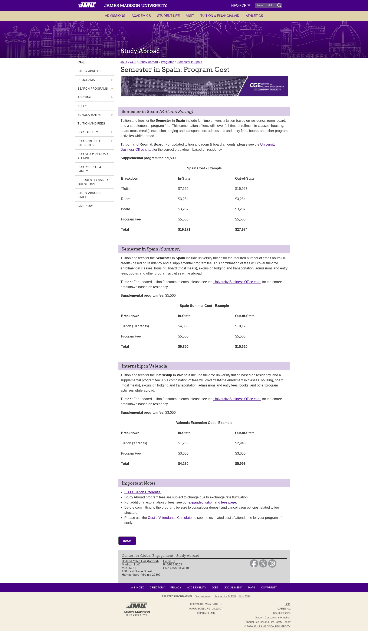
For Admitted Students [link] (89, 143)
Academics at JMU (225, 596)
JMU (124, 62)
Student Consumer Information (272, 617)
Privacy (175, 587)
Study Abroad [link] (89, 71)
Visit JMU (244, 596)
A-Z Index (137, 587)
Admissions (115, 15)
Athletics (254, 15)
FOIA (287, 604)
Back (127, 540)
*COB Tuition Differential (142, 492)
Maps (251, 587)
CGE (133, 62)
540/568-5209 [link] (172, 564)
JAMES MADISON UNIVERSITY (271, 626)
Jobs (215, 587)
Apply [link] (82, 106)
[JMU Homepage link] (136, 615)
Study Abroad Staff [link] (89, 195)
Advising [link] (85, 97)
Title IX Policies (281, 613)
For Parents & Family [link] (89, 169)
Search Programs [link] (93, 88)
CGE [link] (81, 62)
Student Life (168, 15)
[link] (254, 566)
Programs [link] (86, 80)
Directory (157, 587)
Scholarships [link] (89, 114)
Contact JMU (206, 613)
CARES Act (283, 608)
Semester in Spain (189, 62)
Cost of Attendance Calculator (170, 517)
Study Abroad (148, 62)
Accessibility (196, 587)
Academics (141, 15)
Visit (190, 15)
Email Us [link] (169, 561)
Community (269, 587)
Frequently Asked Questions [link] (93, 182)
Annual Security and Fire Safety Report (268, 622)
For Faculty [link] (88, 132)
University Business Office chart (237, 282)
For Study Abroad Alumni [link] (93, 156)
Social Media (233, 587)
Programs (167, 62)
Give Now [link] (85, 205)
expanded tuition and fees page (212, 502)
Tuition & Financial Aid (219, 15)
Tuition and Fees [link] (91, 123)
